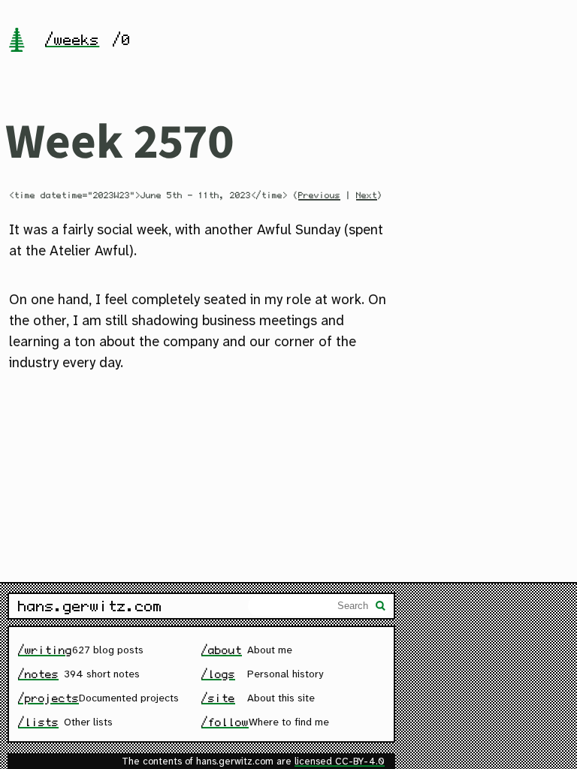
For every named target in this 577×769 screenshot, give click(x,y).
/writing (45, 650)
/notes (38, 674)
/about (221, 650)
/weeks (72, 40)
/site (218, 698)
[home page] (16, 41)
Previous (319, 195)
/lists (38, 722)
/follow (225, 722)
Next (366, 195)
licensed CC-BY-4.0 (340, 762)
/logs (218, 674)
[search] (381, 607)
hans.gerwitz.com (90, 606)
